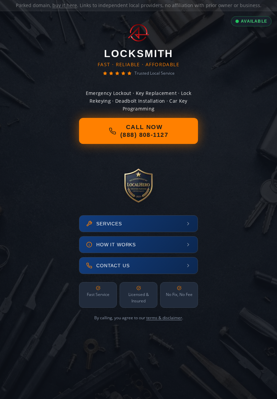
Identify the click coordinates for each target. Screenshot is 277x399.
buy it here (64, 5)
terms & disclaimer (164, 318)
